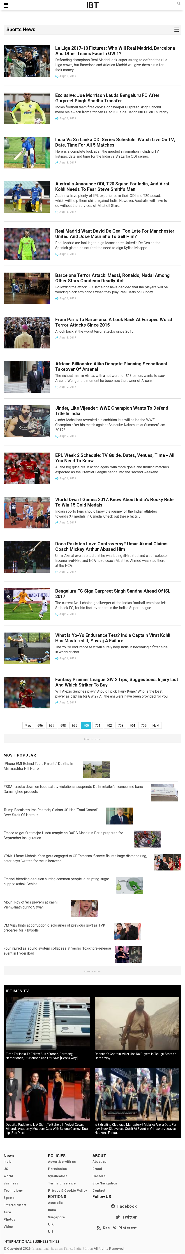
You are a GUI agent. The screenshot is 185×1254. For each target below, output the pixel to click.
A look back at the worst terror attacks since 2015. (94, 331)
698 (63, 726)
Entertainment (15, 1205)
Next (156, 726)
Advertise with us (62, 1161)
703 (120, 726)
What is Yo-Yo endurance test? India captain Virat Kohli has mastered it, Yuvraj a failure (112, 638)
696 (40, 726)
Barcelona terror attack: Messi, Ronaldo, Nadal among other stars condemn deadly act (112, 278)
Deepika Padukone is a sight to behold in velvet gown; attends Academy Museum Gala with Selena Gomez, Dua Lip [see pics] (47, 1129)
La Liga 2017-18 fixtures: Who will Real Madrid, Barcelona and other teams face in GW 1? (115, 50)
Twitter (128, 1217)
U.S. (51, 1231)
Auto (7, 1212)
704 (132, 726)
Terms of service (62, 1183)
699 (74, 726)
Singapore (56, 1217)
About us (99, 1161)
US (6, 1169)
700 (86, 726)
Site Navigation (104, 1183)
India (8, 1161)
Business (11, 1183)
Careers (99, 1176)
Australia (55, 1203)
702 (109, 726)
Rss (105, 1228)
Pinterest (126, 1228)
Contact (98, 1190)
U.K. (51, 1224)
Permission (57, 1169)
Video (8, 1226)
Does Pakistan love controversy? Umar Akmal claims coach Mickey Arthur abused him (111, 546)
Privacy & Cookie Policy (67, 1190)
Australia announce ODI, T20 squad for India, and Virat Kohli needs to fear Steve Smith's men (112, 186)
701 (97, 726)
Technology (13, 1190)
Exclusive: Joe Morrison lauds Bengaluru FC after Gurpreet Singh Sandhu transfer (107, 98)
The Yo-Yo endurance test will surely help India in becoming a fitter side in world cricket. (111, 649)
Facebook (126, 1206)
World (8, 1176)
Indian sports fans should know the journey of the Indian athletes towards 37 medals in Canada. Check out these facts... (106, 513)
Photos (10, 1219)
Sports (9, 1198)
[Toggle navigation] (6, 5)
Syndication (57, 1176)
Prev (28, 726)
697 (51, 726)
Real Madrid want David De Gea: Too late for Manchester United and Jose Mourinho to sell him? (114, 233)
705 (143, 726)
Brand (97, 1169)
